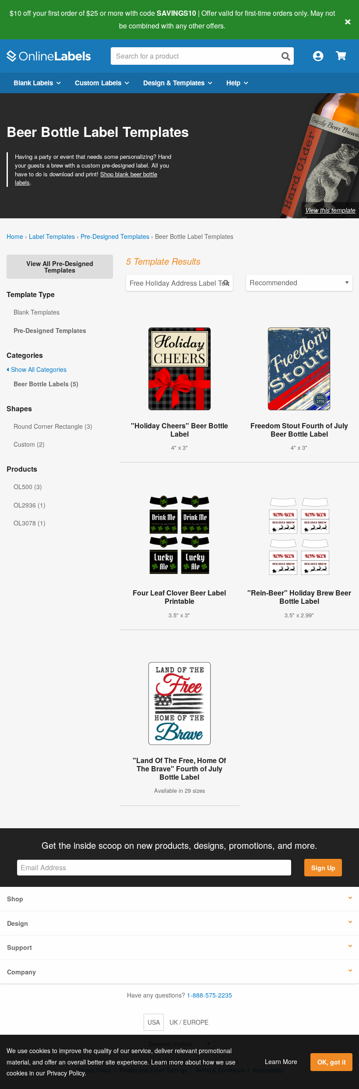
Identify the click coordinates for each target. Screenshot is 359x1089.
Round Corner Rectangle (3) (53, 426)
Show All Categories (38, 369)
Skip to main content (32, 19)
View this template (330, 210)
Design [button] (17, 923)
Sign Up (323, 867)
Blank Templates (37, 312)
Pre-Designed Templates (115, 236)
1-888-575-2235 (209, 995)
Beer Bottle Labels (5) (46, 383)
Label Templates (52, 236)
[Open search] (286, 56)
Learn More (281, 1061)
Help (233, 83)
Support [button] (19, 947)
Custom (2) (29, 444)
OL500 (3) (28, 486)
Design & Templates (173, 83)
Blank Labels (33, 83)
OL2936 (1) (30, 505)
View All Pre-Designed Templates (59, 266)
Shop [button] (15, 898)
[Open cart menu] (340, 56)
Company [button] (21, 971)
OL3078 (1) (30, 522)
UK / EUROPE (188, 1022)
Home (15, 236)
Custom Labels (98, 83)
